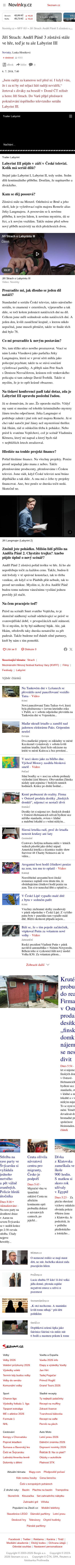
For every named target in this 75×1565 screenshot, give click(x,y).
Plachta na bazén (42, 1489)
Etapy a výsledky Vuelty (53, 1365)
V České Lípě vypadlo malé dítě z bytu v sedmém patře (43, 897)
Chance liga (10, 1398)
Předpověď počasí (54, 1471)
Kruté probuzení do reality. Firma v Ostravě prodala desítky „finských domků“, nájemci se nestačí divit (45, 798)
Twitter (27, 1539)
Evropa (25, 736)
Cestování (27, 838)
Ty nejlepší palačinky (51, 1398)
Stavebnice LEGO (17, 1513)
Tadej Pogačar (48, 1375)
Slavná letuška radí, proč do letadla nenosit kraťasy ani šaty (45, 831)
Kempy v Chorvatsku (15, 1437)
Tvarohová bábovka (51, 1413)
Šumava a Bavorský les (16, 1447)
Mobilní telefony (51, 1507)
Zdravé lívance (48, 1408)
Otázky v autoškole (50, 1457)
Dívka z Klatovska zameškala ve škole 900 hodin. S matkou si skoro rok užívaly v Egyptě (64, 1174)
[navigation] (4, 5)
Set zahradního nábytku (50, 1495)
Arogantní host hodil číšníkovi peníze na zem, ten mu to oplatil (46, 866)
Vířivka (45, 1501)
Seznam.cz (53, 5)
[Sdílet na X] (71, 649)
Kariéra (51, 1539)
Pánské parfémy (36, 1525)
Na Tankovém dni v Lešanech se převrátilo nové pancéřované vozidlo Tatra (45, 692)
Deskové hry (19, 1519)
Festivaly (7, 670)
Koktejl (25, 873)
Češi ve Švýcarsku (13, 1452)
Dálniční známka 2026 (52, 1442)
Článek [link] (5, 241)
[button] (70, 116)
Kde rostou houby (26, 1477)
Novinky (6, 52)
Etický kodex (38, 1542)
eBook (10, 64)
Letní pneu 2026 (49, 1437)
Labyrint (20, 670)
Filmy (66, 665)
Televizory (34, 1519)
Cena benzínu (48, 1477)
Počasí (25, 771)
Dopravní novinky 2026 (53, 1447)
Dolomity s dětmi (12, 1462)
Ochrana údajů (57, 1542)
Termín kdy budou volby (16, 1375)
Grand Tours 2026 (50, 1385)
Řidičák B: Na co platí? (53, 1452)
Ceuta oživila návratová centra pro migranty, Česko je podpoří (37, 1167)
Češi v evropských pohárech (36, 1483)
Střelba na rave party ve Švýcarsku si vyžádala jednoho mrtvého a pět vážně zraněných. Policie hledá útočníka (9, 1176)
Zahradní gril (30, 1501)
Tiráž (61, 1539)
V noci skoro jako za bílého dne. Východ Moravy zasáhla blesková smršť (44, 763)
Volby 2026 (9, 1360)
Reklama (38, 1539)
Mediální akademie (17, 1542)
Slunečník (13, 1495)
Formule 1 (9, 1418)
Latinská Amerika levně (16, 1457)
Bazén (25, 1489)
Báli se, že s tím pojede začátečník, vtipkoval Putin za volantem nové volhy (45, 931)
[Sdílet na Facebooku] (65, 649)
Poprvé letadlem (12, 1442)
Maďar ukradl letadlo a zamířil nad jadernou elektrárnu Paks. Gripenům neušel (46, 727)
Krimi (24, 701)
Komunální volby (12, 1385)
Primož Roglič (47, 1380)
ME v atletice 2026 (13, 1413)
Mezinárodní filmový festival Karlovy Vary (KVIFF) (30, 665)
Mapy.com (35, 1471)
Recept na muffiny (50, 1403)
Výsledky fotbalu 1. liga (16, 1403)
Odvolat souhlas (22, 1546)
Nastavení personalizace (48, 1546)
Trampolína (61, 1489)
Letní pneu (59, 1513)
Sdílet (23, 64)
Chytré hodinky (52, 1519)
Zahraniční (27, 940)
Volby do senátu (12, 1380)
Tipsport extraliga (13, 1408)
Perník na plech (49, 1423)
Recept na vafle (49, 1418)
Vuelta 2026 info (49, 1360)
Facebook (14, 1539)
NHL (5, 1423)
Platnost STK (47, 1462)
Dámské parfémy (40, 1513)
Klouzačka (28, 1495)
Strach (31, 659)
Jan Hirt (44, 1370)
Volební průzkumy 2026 (16, 1365)
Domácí (26, 807)
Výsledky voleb (11, 1370)
